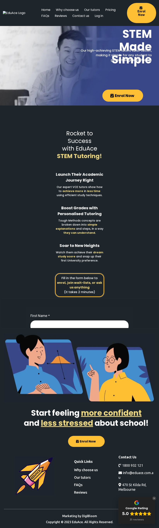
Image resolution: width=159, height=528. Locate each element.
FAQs (45, 16)
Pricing (110, 10)
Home (45, 10)
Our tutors (92, 10)
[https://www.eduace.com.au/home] (34, 476)
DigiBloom (89, 516)
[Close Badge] (154, 498)
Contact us (80, 16)
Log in (99, 16)
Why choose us (67, 10)
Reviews (61, 16)
